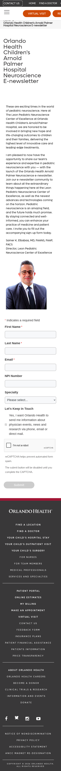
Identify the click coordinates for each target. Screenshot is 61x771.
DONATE (26, 702)
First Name (13, 327)
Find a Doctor (48, 3)
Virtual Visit (37, 13)
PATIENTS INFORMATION (28, 649)
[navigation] (30, 3)
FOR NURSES (28, 557)
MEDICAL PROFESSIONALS (28, 570)
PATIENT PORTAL (28, 591)
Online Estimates (28, 597)
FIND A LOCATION (28, 524)
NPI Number (13, 376)
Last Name (12, 343)
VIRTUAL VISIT (28, 617)
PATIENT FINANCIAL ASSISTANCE (28, 642)
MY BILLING (28, 604)
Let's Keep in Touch (19, 408)
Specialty (11, 392)
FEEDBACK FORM (28, 630)
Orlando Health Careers (26, 676)
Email (9, 359)
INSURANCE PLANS (28, 636)
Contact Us (11, 3)
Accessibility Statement (28, 746)
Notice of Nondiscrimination (28, 733)
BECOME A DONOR (26, 683)
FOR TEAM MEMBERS (28, 563)
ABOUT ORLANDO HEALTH (26, 670)
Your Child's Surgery (28, 550)
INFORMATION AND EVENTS (26, 696)
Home (32, 3)
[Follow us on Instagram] (27, 719)
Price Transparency (28, 655)
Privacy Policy (28, 740)
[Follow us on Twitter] (17, 718)
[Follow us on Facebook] (6, 719)
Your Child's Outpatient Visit (28, 544)
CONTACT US (28, 623)
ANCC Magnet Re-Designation (28, 753)
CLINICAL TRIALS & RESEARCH (26, 689)
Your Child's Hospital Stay (28, 537)
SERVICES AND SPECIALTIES (28, 576)
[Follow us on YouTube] (38, 719)
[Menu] (6, 13)
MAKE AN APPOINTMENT (28, 610)
